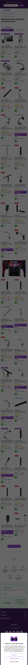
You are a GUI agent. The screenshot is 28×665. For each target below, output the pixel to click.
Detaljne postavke (14, 658)
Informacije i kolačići (14, 661)
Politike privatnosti (18, 651)
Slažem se (14, 655)
